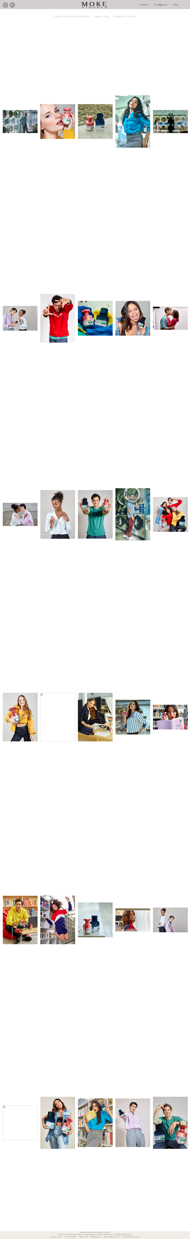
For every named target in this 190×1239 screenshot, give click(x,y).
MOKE (95, 4)
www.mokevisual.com (95, 1232)
